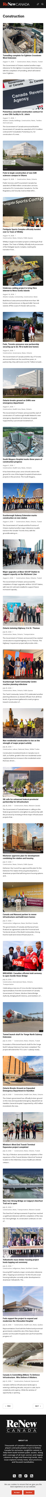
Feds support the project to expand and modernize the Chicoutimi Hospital (20, 1319)
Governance (17, 353)
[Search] (42, 4)
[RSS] (31, 1475)
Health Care (17, 409)
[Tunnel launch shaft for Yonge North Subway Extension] (23, 1017)
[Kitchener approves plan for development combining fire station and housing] (23, 838)
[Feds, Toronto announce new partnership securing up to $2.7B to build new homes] (23, 327)
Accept (17, 1492)
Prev (9, 1406)
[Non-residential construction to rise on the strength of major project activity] (23, 723)
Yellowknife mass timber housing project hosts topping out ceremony (21, 1261)
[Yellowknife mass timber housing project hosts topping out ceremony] (23, 1242)
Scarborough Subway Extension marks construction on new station (20, 516)
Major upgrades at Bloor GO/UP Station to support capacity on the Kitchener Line (21, 573)
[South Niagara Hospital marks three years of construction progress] (23, 442)
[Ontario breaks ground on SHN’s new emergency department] (23, 383)
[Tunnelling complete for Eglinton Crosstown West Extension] (23, 38)
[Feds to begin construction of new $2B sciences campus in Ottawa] (23, 156)
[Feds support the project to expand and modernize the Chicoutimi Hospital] (23, 1301)
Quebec (40, 1325)
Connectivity (18, 297)
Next (37, 1406)
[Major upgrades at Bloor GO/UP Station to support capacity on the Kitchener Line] (23, 554)
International (17, 982)
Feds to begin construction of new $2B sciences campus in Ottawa (20, 174)
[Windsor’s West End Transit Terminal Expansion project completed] (23, 1127)
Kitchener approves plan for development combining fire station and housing (21, 857)
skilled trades (34, 749)
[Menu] (38, 4)
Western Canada (34, 806)
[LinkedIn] (20, 1475)
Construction (21, 62)
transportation (29, 634)
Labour (15, 749)
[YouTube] (25, 1475)
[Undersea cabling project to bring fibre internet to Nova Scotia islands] (23, 271)
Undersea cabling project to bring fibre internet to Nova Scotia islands (20, 289)
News (29, 62)
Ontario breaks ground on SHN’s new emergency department (19, 401)
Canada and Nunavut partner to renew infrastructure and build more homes (19, 915)
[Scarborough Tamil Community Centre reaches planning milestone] (23, 664)
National (21, 749)
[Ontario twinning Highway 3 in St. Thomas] (23, 611)
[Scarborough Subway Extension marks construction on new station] (23, 498)
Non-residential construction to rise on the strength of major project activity (21, 741)
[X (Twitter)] (14, 1475)
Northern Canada (32, 923)
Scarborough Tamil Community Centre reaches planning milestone (20, 683)
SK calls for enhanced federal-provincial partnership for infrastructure (20, 800)
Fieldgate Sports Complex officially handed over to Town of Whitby (22, 230)
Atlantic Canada (8, 121)
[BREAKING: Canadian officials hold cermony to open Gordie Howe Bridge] (23, 956)
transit (40, 62)
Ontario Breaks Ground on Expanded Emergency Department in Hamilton (19, 1089)
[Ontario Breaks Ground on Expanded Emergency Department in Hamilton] (23, 1071)
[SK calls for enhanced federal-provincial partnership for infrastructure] (23, 782)
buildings (17, 121)
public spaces (28, 238)
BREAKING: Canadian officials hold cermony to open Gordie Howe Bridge (22, 974)
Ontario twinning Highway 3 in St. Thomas (21, 628)
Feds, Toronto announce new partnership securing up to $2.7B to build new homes (21, 345)
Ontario (34, 62)
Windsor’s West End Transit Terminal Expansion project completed (19, 1145)
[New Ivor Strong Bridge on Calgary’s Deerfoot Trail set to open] (23, 1184)
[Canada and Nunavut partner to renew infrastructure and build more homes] (23, 897)
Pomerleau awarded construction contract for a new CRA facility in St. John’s (23, 113)
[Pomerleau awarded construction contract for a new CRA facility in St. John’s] (23, 94)
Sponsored (35, 1381)
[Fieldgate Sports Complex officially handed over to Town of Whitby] (23, 212)
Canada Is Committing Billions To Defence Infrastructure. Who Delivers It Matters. (21, 1376)
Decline (29, 1492)
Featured (27, 1381)
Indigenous (16, 923)
